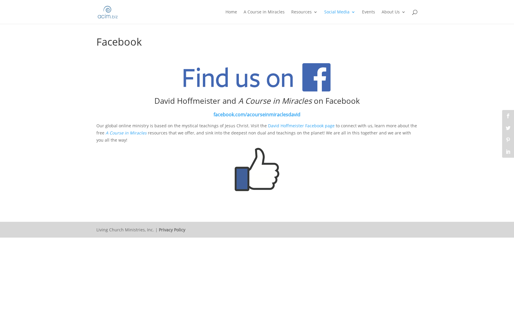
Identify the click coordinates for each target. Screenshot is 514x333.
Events (368, 12)
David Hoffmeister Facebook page (301, 125)
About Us (391, 12)
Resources (301, 12)
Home (231, 12)
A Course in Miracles (264, 12)
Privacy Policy (172, 230)
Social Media (337, 12)
